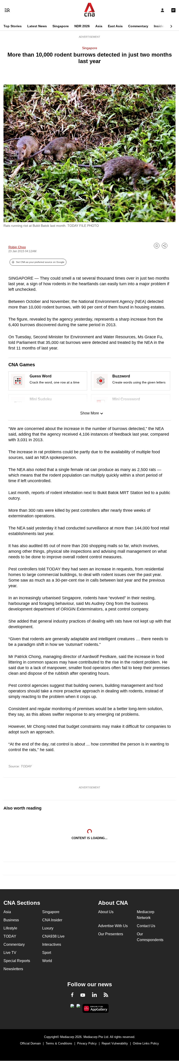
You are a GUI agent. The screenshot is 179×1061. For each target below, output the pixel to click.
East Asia (115, 26)
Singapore (60, 26)
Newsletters (13, 969)
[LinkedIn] (94, 995)
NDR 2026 (82, 26)
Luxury (47, 928)
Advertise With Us (113, 926)
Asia (98, 26)
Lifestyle (10, 928)
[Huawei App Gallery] (96, 1008)
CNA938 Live (53, 936)
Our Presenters (110, 934)
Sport (46, 953)
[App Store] (78, 1007)
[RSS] (106, 995)
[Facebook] (72, 995)
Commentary (138, 26)
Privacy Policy (87, 1043)
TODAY (9, 936)
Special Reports (16, 961)
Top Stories (12, 26)
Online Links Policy (146, 1043)
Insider (159, 26)
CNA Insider (52, 920)
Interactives (51, 944)
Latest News (37, 26)
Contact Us (146, 926)
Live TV (9, 953)
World (47, 961)
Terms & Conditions (59, 1043)
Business (11, 920)
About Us (106, 912)
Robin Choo (17, 247)
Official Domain (30, 1043)
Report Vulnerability (115, 1043)
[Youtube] (82, 995)
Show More (89, 413)
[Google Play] (72, 1007)
